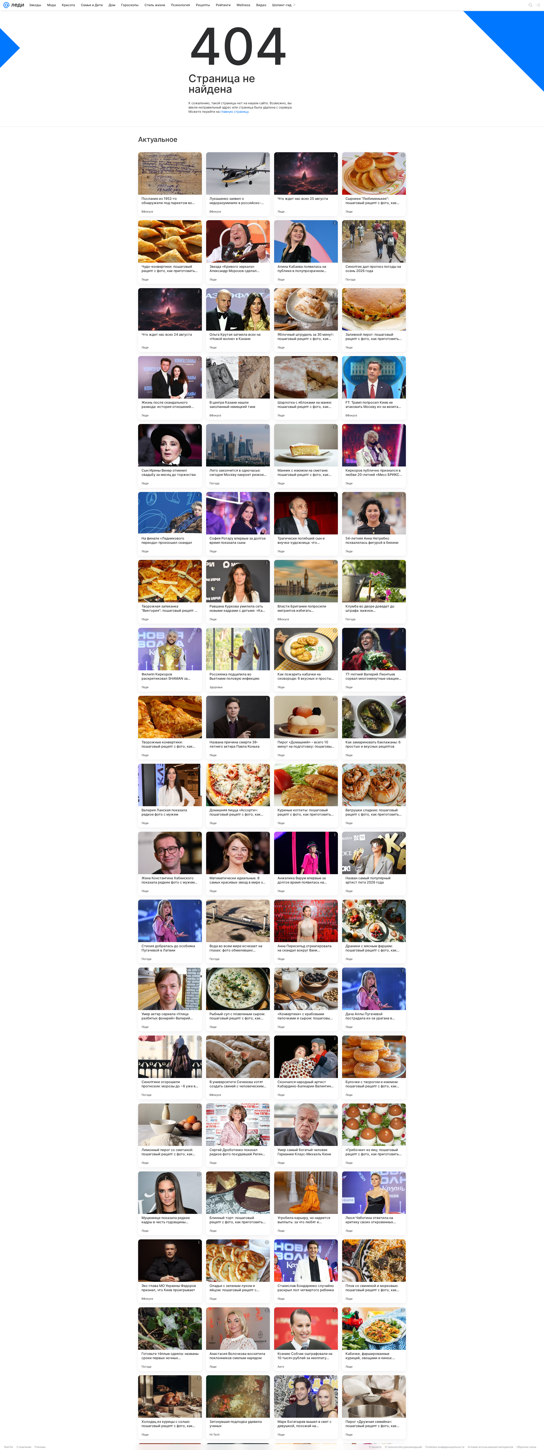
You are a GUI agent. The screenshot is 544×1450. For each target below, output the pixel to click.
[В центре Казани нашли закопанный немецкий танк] (238, 388)
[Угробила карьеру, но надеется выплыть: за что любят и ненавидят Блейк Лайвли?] (306, 1203)
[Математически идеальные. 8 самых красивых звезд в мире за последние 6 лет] (238, 863)
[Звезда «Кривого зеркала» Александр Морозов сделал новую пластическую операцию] (238, 252)
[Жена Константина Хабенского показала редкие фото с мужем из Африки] (170, 863)
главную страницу (234, 112)
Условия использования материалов (490, 1447)
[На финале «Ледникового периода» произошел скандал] (170, 524)
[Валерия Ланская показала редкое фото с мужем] (170, 795)
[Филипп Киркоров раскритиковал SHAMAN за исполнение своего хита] (170, 660)
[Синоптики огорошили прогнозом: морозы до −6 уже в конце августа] (170, 1067)
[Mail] (6, 5)
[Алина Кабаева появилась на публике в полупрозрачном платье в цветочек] (306, 252)
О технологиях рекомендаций (403, 1447)
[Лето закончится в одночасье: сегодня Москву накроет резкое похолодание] (238, 456)
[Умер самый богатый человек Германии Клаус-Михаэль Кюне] (306, 1135)
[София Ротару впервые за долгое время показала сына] (238, 524)
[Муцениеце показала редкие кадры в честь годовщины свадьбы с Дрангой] (170, 1203)
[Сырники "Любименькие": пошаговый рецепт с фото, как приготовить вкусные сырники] (374, 184)
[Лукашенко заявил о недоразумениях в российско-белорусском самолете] (238, 184)
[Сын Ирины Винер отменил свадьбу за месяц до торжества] (170, 456)
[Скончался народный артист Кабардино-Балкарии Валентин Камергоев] (306, 1067)
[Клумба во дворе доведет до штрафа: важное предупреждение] (374, 592)
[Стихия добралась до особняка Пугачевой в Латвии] (170, 931)
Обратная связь (526, 1447)
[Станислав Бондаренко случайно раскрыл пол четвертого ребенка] (306, 1271)
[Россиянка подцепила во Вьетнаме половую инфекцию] (238, 660)
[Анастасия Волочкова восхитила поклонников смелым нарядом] (238, 1339)
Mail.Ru (8, 1447)
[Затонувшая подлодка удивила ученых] (238, 1407)
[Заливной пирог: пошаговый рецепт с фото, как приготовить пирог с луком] (374, 320)
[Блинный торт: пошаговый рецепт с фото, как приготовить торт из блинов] (238, 1203)
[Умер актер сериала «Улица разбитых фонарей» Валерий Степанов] (170, 999)
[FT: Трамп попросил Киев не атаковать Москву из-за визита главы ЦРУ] (374, 388)
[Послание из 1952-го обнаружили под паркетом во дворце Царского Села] (170, 184)
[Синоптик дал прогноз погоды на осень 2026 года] (374, 252)
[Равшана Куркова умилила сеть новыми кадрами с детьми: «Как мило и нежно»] (238, 592)
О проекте (375, 1447)
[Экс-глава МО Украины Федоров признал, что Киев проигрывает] (170, 1271)
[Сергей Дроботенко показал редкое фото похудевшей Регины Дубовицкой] (238, 1135)
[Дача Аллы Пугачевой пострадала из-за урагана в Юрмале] (374, 999)
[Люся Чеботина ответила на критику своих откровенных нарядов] (374, 1203)
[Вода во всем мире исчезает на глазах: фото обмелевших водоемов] (238, 931)
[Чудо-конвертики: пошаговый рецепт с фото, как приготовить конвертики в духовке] (170, 252)
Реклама (40, 1447)
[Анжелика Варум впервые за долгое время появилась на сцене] (306, 863)
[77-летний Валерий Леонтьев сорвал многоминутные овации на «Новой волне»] (374, 660)
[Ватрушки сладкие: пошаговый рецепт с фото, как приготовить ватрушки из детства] (374, 795)
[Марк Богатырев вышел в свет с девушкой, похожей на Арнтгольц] (306, 1407)
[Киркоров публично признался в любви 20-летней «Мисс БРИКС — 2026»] (374, 456)
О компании (24, 1447)
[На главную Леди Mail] (16, 5)
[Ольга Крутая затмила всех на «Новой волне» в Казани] (238, 320)
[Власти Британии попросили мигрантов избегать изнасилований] (306, 592)
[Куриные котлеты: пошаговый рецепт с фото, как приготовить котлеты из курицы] (306, 795)
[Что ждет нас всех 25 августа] (306, 184)
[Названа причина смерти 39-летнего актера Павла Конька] (238, 728)
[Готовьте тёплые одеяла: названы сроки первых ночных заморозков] (170, 1339)
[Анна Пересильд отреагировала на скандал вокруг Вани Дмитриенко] (306, 931)
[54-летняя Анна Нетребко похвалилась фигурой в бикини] (374, 524)
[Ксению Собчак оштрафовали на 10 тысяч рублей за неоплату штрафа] (306, 1339)
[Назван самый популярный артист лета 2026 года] (374, 863)
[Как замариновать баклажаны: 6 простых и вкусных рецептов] (374, 728)
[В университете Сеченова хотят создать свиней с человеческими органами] (238, 1067)
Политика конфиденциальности (444, 1447)
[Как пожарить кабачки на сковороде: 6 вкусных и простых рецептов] (306, 660)
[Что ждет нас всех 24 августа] (170, 320)
